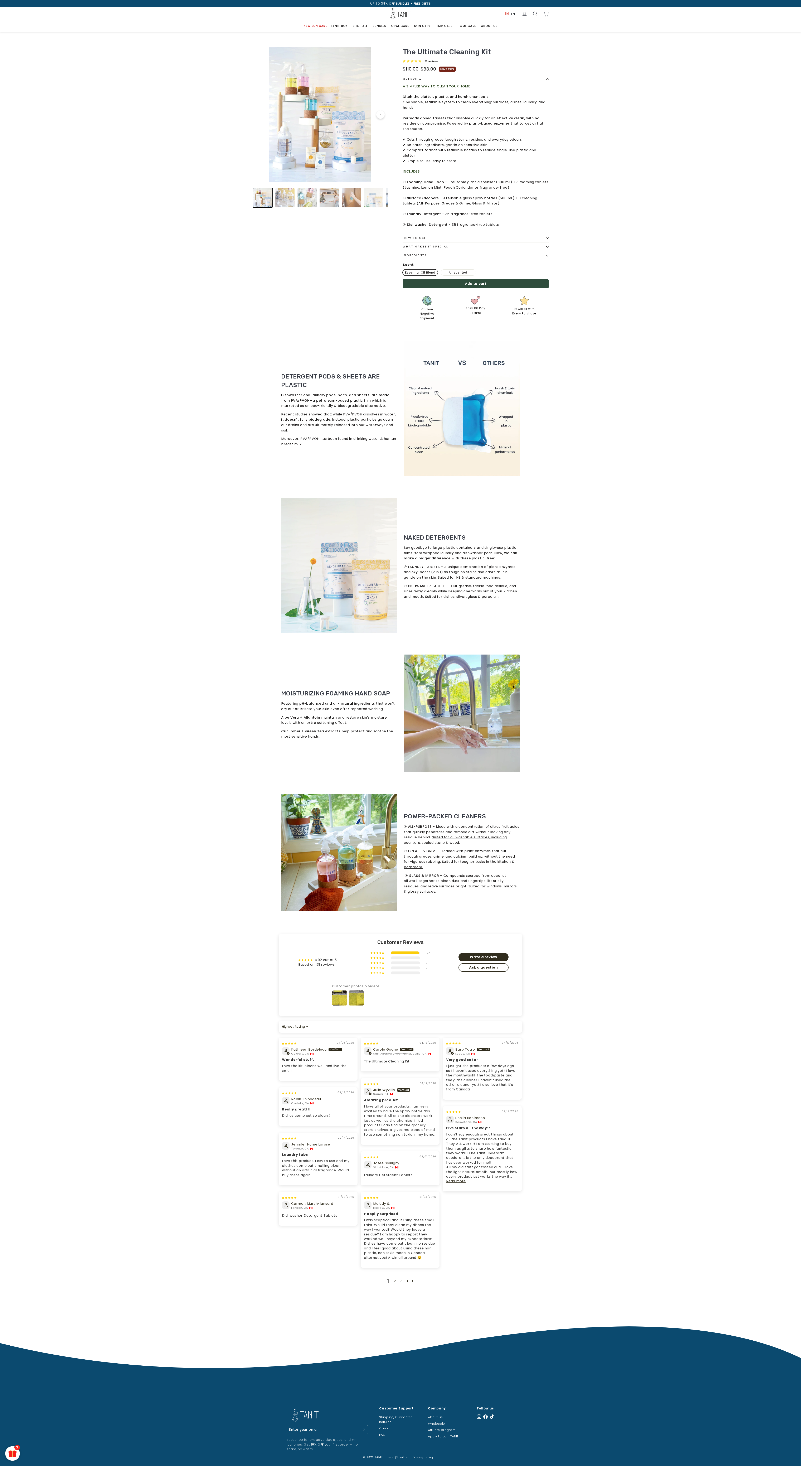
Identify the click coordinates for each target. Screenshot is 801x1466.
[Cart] (545, 14)
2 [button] (395, 1281)
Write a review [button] (483, 957)
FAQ (382, 1435)
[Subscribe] (363, 1430)
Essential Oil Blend (420, 272)
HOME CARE (466, 26)
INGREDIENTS (415, 255)
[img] (289, 1043)
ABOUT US (489, 26)
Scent (408, 264)
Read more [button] (456, 1181)
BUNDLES (379, 26)
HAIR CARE (444, 26)
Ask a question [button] (483, 967)
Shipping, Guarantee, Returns (396, 1419)
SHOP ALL (360, 26)
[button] (413, 61)
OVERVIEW (412, 79)
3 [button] (401, 1281)
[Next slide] (380, 114)
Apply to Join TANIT (443, 1436)
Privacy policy (423, 1457)
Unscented (458, 272)
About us (435, 1417)
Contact (386, 1428)
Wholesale (436, 1424)
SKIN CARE (422, 26)
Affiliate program (442, 1430)
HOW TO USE (414, 238)
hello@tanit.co (397, 1457)
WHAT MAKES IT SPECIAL (425, 247)
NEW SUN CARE (315, 26)
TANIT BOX (339, 26)
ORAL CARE (400, 26)
